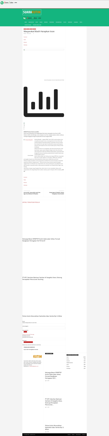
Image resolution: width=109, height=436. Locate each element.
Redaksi (73, 434)
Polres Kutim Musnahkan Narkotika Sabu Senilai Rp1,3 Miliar (42, 316)
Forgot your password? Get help (28, 334)
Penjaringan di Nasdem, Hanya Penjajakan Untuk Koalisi (56, 193)
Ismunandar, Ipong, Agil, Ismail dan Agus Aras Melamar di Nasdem (32, 193)
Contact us (84, 434)
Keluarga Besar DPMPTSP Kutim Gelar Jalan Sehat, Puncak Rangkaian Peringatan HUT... (53, 375)
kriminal (68, 366)
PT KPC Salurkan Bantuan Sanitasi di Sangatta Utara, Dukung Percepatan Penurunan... (53, 402)
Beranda (25, 27)
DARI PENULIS (36, 202)
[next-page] (23, 318)
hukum (41, 22)
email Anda (24, 340)
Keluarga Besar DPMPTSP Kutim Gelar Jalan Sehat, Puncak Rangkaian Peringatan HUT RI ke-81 (41, 240)
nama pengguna (25, 326)
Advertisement (78, 434)
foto (28, 27)
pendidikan (51, 22)
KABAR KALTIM (31, 22)
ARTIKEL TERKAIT (27, 202)
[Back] (22, 320)
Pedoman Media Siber (37, 24)
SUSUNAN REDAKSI (28, 24)
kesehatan (70, 22)
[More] (44, 47)
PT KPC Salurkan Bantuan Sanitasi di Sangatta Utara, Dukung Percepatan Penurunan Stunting (42, 278)
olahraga (76, 22)
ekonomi (46, 22)
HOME (26, 22)
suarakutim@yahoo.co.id (33, 366)
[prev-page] (22, 318)
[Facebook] (24, 367)
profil (81, 22)
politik (64, 22)
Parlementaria (59, 22)
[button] (84, 17)
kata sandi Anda (25, 330)
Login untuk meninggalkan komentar (31, 349)
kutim (37, 22)
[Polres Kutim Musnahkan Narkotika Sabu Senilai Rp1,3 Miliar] (43, 297)
